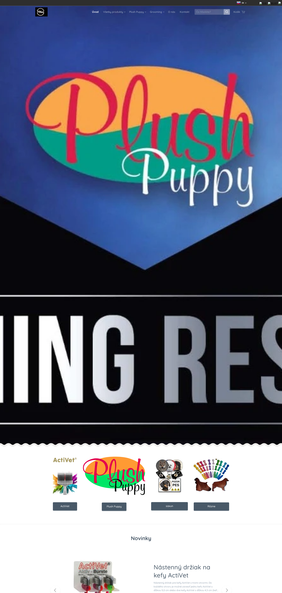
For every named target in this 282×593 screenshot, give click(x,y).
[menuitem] (96, 12)
